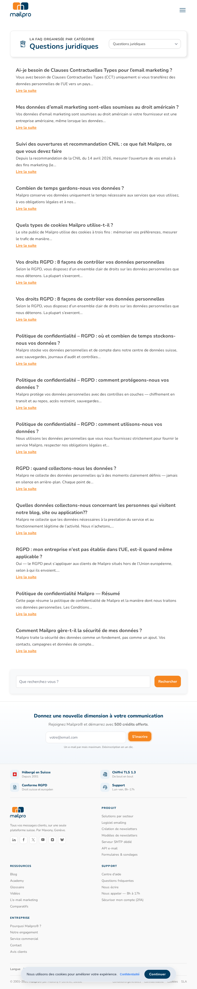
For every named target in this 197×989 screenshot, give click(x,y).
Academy (17, 880)
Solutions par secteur (117, 816)
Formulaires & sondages (120, 854)
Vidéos (15, 893)
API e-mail (109, 848)
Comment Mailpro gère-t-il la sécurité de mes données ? (79, 630)
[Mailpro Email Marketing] (18, 812)
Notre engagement (24, 932)
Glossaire (17, 887)
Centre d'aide (111, 874)
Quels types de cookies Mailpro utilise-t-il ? (64, 225)
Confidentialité (130, 974)
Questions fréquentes (118, 880)
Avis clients (18, 951)
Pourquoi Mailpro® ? (25, 926)
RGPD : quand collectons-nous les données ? (66, 468)
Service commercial (24, 938)
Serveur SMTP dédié (117, 842)
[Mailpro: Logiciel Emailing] (20, 10)
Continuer (157, 974)
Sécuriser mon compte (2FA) (122, 900)
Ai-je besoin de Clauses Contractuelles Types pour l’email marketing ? (94, 70)
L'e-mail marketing (24, 900)
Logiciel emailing (114, 822)
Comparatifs (19, 906)
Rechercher (167, 681)
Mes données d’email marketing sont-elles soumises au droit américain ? (97, 107)
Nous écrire (110, 887)
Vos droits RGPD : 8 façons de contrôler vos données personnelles (90, 262)
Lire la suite (26, 90)
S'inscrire (140, 736)
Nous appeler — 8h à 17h (121, 893)
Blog (13, 874)
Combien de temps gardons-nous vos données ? (70, 188)
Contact (16, 945)
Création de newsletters (119, 829)
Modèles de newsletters (119, 835)
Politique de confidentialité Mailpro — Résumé (68, 593)
